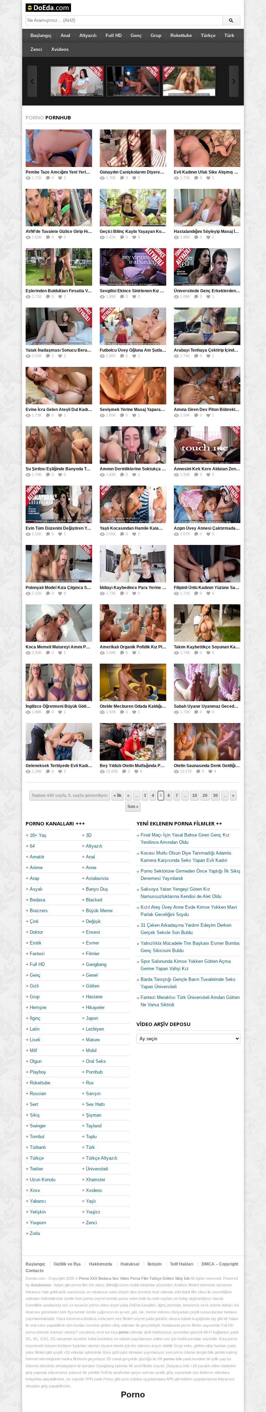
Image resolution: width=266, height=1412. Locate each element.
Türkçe (208, 35)
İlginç (35, 1018)
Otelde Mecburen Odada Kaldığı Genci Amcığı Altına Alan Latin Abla (166, 706)
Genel (92, 975)
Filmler (92, 953)
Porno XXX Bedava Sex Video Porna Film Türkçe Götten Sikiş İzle (134, 1278)
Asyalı (36, 889)
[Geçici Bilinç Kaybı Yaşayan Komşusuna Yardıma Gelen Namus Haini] (133, 207)
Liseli (35, 1039)
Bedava (37, 899)
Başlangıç (41, 35)
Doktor (36, 932)
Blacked (94, 899)
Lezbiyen (95, 1029)
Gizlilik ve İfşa (67, 1264)
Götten (92, 986)
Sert (34, 1104)
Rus (90, 1082)
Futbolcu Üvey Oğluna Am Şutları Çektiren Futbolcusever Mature (163, 350)
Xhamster (95, 1179)
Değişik (93, 921)
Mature (93, 1039)
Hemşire (38, 1007)
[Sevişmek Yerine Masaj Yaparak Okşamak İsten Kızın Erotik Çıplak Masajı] (133, 385)
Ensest (93, 932)
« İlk (118, 795)
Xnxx (35, 1190)
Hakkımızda (100, 1264)
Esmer (92, 942)
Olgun (36, 1061)
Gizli (34, 986)
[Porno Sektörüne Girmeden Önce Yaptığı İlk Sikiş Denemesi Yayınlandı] (189, 81)
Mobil (91, 1050)
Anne (91, 867)
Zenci (36, 49)
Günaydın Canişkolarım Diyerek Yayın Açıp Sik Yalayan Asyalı (161, 172)
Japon (92, 1018)
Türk (229, 35)
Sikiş (35, 1115)
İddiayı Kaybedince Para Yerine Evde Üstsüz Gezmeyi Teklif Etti (162, 587)
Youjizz (93, 1212)
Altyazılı (88, 35)
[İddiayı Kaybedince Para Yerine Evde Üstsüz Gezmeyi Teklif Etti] (133, 563)
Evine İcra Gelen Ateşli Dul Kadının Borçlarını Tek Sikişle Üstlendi (90, 409)
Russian (38, 1093)
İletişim (155, 1264)
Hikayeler (95, 1007)
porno (123, 1332)
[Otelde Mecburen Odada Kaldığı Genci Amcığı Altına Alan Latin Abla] (133, 682)
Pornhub (94, 1072)
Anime (36, 867)
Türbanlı (38, 1147)
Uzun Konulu (42, 1179)
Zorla (35, 1233)
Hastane (94, 996)
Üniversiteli (97, 1168)
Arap (34, 878)
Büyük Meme (99, 910)
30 (215, 795)
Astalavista (97, 878)
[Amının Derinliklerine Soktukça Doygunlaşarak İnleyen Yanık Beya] (133, 445)
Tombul (37, 1136)
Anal (65, 35)
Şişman (93, 1115)
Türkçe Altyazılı (101, 1158)
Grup (156, 35)
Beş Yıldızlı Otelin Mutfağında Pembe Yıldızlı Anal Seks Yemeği (161, 765)
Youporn (38, 1222)
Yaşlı (91, 1201)
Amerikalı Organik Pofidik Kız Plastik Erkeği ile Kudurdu (154, 647)
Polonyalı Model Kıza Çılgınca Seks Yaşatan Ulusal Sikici (81, 587)
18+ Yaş (38, 835)
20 (205, 795)
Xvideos (60, 49)
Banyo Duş (97, 889)
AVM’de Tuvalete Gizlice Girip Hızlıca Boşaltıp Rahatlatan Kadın (87, 231)
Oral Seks (96, 1061)
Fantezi (37, 953)
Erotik (36, 942)
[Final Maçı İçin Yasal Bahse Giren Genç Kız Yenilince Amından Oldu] (77, 81)
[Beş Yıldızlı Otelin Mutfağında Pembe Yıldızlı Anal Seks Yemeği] (133, 741)
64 (32, 846)
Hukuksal (130, 1264)
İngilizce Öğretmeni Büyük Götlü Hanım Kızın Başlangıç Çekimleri (90, 706)
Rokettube (181, 35)
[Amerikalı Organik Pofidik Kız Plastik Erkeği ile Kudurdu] (133, 623)
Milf (33, 1050)
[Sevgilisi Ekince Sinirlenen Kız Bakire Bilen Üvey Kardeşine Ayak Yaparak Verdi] (133, 266)
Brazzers (39, 910)
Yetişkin (38, 1212)
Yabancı (38, 1201)
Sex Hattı (95, 1104)
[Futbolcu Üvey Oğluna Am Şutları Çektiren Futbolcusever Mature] (133, 326)
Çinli (34, 921)
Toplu (91, 1136)
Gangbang (96, 964)
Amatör (37, 856)
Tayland (93, 1125)
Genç (136, 35)
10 (194, 795)
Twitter (36, 1168)
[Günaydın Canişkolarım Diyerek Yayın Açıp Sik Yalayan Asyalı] (133, 148)
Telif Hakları (181, 1264)
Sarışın (93, 1093)
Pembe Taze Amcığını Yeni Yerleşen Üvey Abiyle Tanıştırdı (83, 172)
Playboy (38, 1072)
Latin (34, 1029)
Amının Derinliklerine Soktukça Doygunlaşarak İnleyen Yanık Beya (165, 469)
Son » (133, 806)
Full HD (114, 35)
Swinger (38, 1125)
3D (88, 835)
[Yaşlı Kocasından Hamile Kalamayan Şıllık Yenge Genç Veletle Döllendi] (133, 504)
